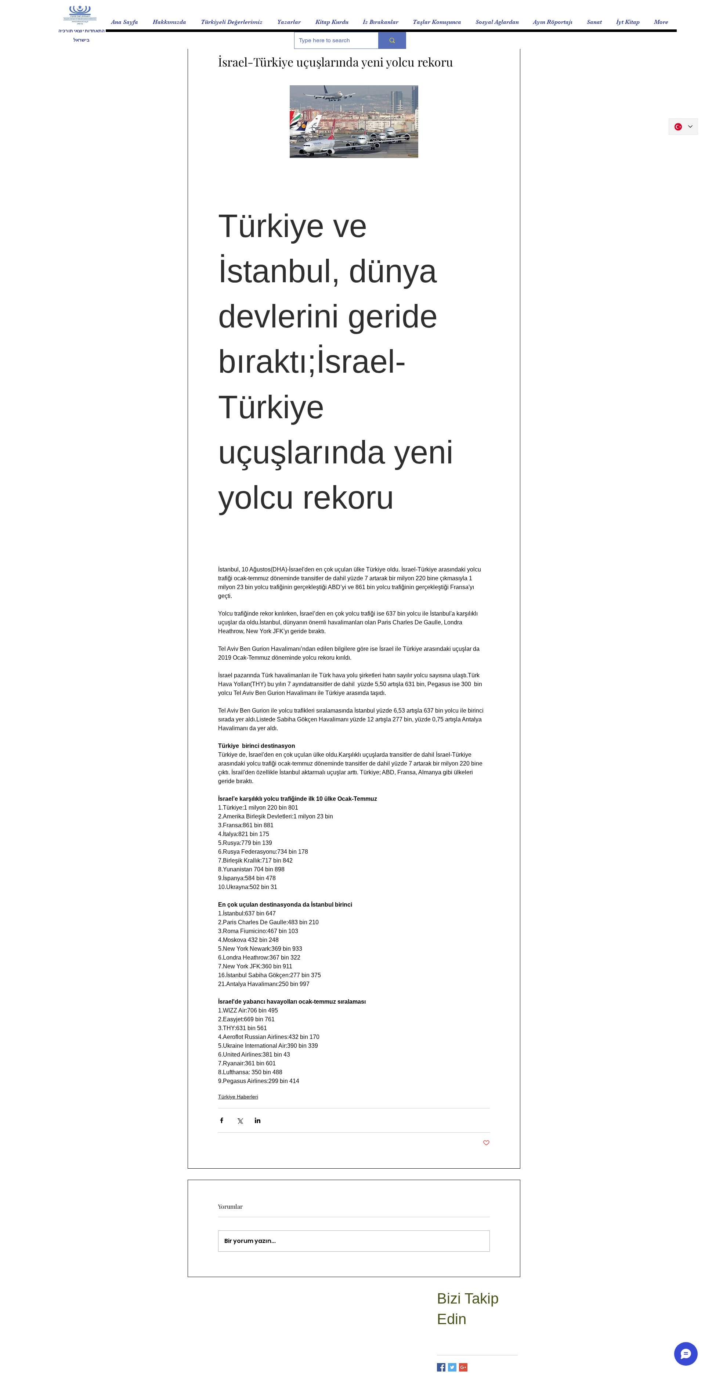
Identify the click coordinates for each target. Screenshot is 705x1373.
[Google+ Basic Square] (463, 1367)
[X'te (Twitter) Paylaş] (239, 1120)
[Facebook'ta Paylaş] (221, 1120)
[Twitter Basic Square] (452, 1367)
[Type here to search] (392, 40)
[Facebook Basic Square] (441, 1367)
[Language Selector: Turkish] (683, 126)
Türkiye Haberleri (238, 1097)
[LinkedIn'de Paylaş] (257, 1120)
